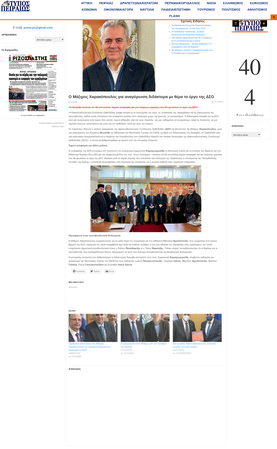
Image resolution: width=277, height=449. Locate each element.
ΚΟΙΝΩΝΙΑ (89, 9)
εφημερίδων (40, 115)
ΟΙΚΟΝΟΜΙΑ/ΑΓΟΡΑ (118, 9)
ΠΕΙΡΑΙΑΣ (106, 3)
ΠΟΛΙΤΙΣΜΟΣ (231, 9)
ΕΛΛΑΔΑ (73, 102)
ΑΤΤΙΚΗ (86, 3)
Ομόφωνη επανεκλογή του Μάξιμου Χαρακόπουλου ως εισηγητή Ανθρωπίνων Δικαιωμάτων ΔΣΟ (90, 346)
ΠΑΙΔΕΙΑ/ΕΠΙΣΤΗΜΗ (175, 9)
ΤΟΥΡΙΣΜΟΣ (206, 9)
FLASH (174, 16)
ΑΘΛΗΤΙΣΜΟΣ (257, 9)
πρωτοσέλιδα (28, 115)
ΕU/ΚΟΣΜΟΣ (259, 3)
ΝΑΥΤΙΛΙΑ (147, 9)
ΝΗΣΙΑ (211, 3)
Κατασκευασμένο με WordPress (51, 123)
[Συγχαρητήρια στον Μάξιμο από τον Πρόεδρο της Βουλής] (145, 328)
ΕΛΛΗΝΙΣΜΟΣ (233, 3)
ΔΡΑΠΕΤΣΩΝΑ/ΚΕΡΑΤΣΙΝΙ (139, 3)
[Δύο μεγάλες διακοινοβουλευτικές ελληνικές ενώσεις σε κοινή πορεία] (197, 328)
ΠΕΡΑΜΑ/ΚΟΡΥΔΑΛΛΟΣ (182, 3)
